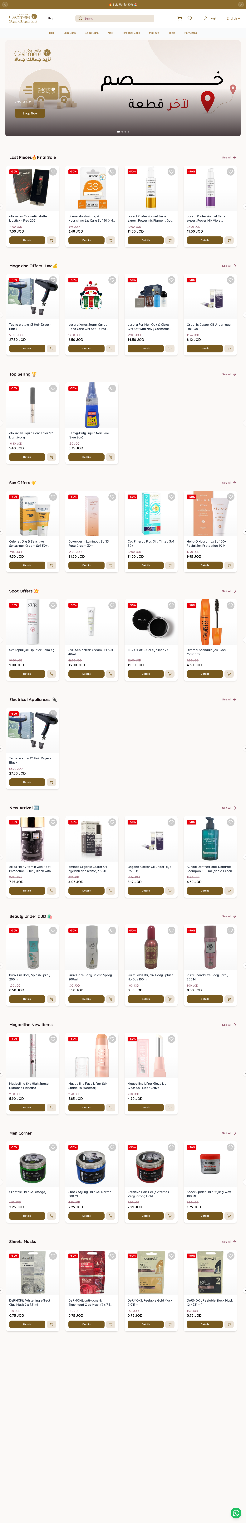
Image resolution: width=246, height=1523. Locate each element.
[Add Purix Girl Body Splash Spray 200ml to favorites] (53, 930)
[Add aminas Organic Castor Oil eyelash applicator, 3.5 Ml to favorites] (112, 822)
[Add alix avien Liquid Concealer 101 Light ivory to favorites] (53, 388)
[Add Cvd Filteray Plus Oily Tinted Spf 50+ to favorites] (171, 497)
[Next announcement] (241, 4)
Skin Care (70, 33)
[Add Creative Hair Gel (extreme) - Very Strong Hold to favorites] (171, 1147)
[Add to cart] (51, 240)
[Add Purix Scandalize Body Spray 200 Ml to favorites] (230, 930)
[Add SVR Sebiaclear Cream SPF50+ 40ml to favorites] (112, 605)
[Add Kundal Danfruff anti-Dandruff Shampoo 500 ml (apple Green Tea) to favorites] (230, 822)
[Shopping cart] (236, 1513)
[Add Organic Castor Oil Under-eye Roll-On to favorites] (230, 280)
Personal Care (131, 33)
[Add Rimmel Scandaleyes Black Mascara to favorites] (230, 605)
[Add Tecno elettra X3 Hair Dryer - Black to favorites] (53, 280)
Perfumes (190, 33)
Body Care (92, 33)
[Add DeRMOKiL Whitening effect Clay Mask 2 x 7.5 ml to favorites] (53, 1256)
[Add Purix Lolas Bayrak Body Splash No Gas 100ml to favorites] (171, 930)
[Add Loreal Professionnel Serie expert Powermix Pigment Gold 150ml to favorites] (171, 172)
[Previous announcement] (5, 4)
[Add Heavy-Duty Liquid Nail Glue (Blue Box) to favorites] (112, 388)
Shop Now (29, 113)
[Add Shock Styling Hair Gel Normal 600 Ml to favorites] (112, 1147)
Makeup (154, 33)
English (232, 18)
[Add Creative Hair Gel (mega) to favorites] (53, 1147)
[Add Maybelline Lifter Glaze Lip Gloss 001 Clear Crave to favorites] (171, 1039)
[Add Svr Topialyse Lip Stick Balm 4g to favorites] (53, 605)
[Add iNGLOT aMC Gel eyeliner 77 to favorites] (171, 605)
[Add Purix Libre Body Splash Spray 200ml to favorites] (112, 930)
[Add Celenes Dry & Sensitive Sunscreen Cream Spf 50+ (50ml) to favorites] (53, 497)
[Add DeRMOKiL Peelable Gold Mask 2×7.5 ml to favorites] (171, 1256)
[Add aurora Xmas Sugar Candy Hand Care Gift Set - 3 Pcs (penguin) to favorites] (112, 280)
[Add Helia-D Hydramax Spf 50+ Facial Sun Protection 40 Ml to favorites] (230, 497)
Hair (51, 33)
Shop (51, 18)
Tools (172, 33)
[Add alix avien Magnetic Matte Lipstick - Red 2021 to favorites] (53, 172)
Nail (110, 33)
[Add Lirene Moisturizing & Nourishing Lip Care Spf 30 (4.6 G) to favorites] (112, 172)
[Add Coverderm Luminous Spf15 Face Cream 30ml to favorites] (112, 497)
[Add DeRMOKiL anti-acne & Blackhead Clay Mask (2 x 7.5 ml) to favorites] (112, 1256)
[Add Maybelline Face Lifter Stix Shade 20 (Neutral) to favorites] (112, 1039)
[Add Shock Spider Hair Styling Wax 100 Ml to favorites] (230, 1147)
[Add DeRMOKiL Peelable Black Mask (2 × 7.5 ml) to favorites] (230, 1256)
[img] (32, 188)
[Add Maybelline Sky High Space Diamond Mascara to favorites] (53, 1039)
